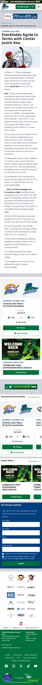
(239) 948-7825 (7, 645)
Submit (21, 563)
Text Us (34, 681)
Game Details (22, 333)
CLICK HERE (15, 185)
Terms (19, 658)
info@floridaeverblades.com (11, 648)
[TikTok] (28, 666)
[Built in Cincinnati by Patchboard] (21, 676)
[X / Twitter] (21, 666)
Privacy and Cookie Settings (21, 661)
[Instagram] (14, 666)
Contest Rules (17, 655)
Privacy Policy (9, 658)
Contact (7, 655)
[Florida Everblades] (5, 7)
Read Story (22, 372)
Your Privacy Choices (30, 658)
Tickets (22, 328)
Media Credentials (30, 655)
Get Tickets (24, 7)
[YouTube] (36, 666)
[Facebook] (6, 666)
